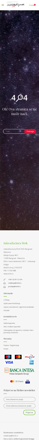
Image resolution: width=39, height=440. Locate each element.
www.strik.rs (8, 274)
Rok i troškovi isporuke (12, 326)
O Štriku (6, 300)
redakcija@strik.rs (11, 436)
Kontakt (6, 310)
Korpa (6, 349)
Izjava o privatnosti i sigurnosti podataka (19, 307)
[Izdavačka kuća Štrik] (15, 5)
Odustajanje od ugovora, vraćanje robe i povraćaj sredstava (19, 331)
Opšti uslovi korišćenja (12, 303)
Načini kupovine (9, 323)
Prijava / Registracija (11, 345)
